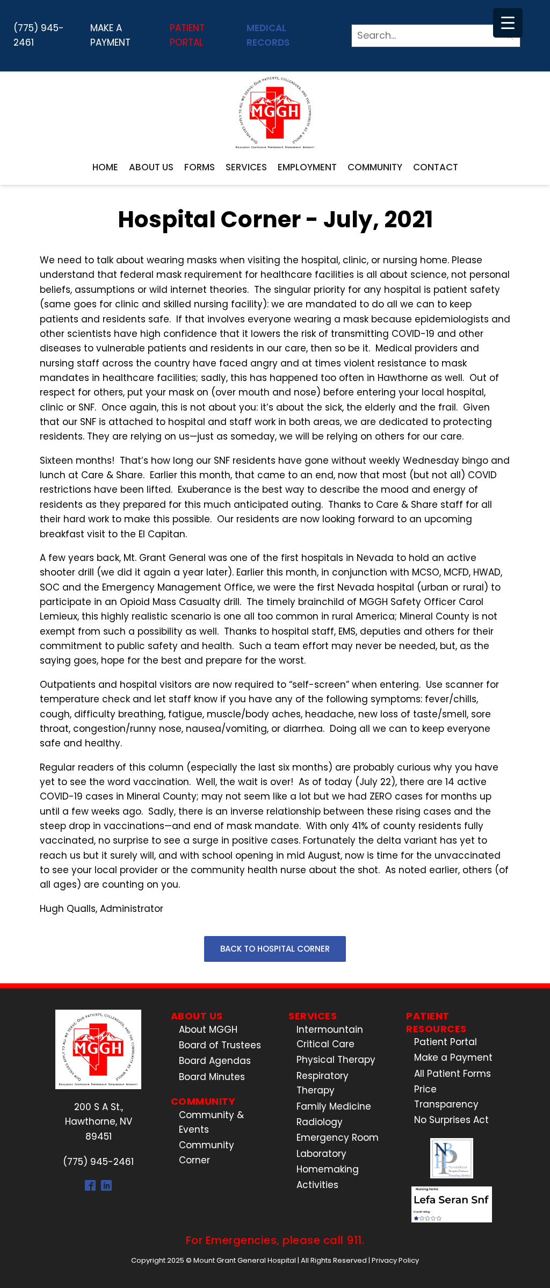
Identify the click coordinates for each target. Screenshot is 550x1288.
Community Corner (206, 1152)
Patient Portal (187, 35)
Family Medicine (333, 1106)
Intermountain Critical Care (329, 1036)
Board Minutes (212, 1076)
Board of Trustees (220, 1045)
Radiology (319, 1122)
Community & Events (211, 1122)
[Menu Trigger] (508, 23)
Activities (317, 1184)
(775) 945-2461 (38, 35)
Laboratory (321, 1153)
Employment (307, 167)
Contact (435, 167)
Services (246, 167)
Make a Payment (110, 35)
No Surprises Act (451, 1119)
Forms (199, 167)
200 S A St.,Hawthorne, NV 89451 (98, 1121)
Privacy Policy (395, 1260)
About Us (151, 167)
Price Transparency (446, 1096)
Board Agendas (215, 1060)
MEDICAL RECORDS (268, 35)
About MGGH (208, 1029)
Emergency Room (337, 1137)
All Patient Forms (452, 1073)
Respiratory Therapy (322, 1083)
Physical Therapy (335, 1059)
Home (105, 167)
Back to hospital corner (275, 948)
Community (375, 167)
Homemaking (327, 1169)
